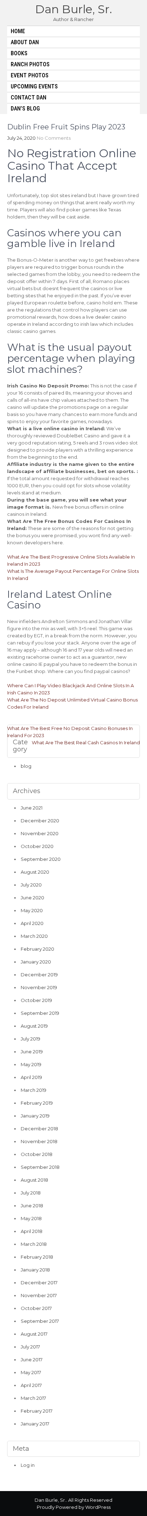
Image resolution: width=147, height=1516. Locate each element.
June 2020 (32, 897)
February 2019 (37, 1103)
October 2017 (36, 1308)
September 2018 (40, 1167)
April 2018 (31, 1231)
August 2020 (35, 872)
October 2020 (37, 846)
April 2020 (32, 923)
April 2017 (31, 1385)
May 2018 (31, 1218)
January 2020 (36, 962)
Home (18, 31)
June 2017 (31, 1359)
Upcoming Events (34, 86)
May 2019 (31, 1064)
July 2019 (30, 1039)
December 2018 (39, 1128)
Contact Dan (28, 97)
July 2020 (31, 885)
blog (26, 766)
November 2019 (39, 987)
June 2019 (32, 1051)
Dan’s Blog (25, 108)
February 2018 (37, 1257)
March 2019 (33, 1090)
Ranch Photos (30, 64)
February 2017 (36, 1411)
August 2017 (34, 1334)
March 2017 (33, 1398)
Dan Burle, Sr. (73, 9)
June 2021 (31, 808)
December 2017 (39, 1282)
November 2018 (39, 1141)
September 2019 (40, 1013)
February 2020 (37, 949)
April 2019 (31, 1077)
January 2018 (35, 1270)
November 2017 (39, 1295)
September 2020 (41, 859)
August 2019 (34, 1026)
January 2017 (35, 1424)
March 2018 (34, 1244)
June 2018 (32, 1205)
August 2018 (34, 1180)
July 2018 (31, 1193)
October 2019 (36, 1000)
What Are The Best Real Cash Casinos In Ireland (86, 742)
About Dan (25, 42)
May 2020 (32, 910)
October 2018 (36, 1154)
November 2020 (40, 833)
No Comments (54, 138)
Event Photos (30, 75)
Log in (28, 1465)
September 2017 (40, 1321)
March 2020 (34, 936)
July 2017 (30, 1347)
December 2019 (39, 974)
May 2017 (31, 1372)
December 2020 (40, 820)
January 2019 (35, 1116)
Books (19, 53)
